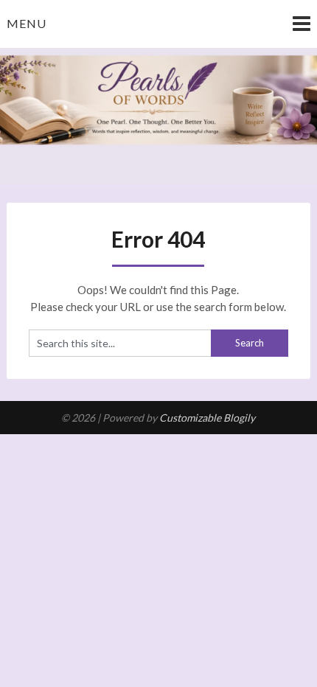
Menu (26, 23)
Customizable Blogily (207, 417)
